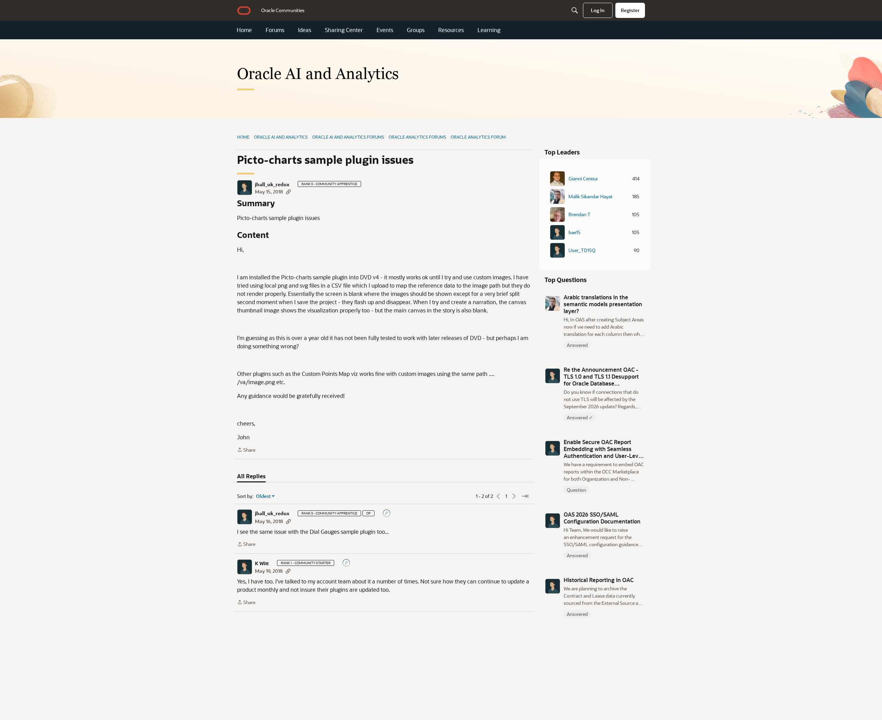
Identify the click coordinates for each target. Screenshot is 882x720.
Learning (489, 30)
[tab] (251, 476)
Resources (451, 30)
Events (385, 30)
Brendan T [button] (579, 214)
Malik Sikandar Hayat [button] (590, 196)
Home (244, 30)
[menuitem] (282, 10)
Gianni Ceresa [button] (582, 178)
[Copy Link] (288, 191)
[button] (244, 187)
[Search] (574, 10)
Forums (275, 30)
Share (246, 450)
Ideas (304, 30)
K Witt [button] (262, 563)
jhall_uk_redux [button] (272, 184)
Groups (415, 30)
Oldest (263, 496)
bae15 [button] (574, 232)
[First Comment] (387, 513)
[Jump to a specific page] (525, 496)
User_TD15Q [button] (581, 250)
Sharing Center (344, 30)
